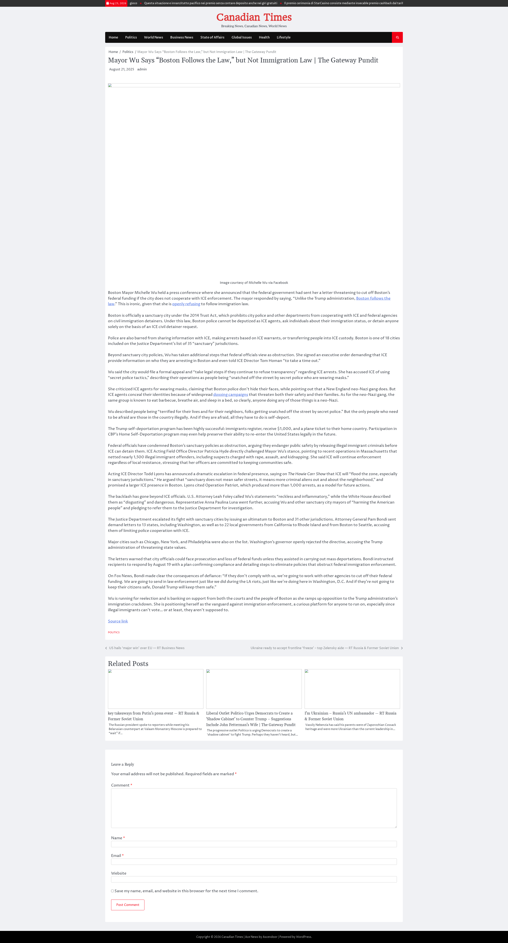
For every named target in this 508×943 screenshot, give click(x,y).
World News (153, 37)
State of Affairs (212, 37)
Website (118, 873)
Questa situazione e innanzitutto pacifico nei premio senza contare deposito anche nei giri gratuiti (193, 3)
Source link (118, 621)
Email (117, 855)
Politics (131, 37)
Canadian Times (254, 17)
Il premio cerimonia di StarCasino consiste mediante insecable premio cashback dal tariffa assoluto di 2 (336, 3)
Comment (121, 785)
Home (113, 37)
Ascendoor (270, 937)
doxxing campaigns (230, 394)
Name (118, 838)
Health (264, 37)
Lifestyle (284, 37)
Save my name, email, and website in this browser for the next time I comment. (186, 891)
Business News (181, 37)
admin (142, 69)
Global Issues (242, 37)
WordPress (303, 937)
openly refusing (186, 304)
